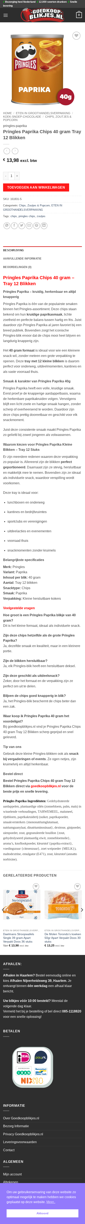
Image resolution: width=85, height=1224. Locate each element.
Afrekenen (10, 1182)
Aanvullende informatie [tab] (22, 258)
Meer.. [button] (50, 1202)
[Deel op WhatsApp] (7, 225)
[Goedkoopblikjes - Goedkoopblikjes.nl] (42, 15)
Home (7, 113)
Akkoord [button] (42, 1213)
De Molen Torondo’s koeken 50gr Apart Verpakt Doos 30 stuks (63, 938)
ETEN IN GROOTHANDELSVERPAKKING (43, 113)
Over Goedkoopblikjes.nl (21, 1118)
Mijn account (12, 1174)
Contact (8, 1150)
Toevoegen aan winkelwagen (36, 187)
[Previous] (3, 918)
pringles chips (27, 216)
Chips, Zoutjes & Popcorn (34, 205)
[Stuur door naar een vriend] (29, 225)
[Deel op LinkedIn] (44, 225)
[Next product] (7, 151)
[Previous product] (15, 151)
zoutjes (41, 216)
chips (14, 216)
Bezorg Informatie (16, 1126)
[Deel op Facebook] (14, 225)
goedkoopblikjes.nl (46, 786)
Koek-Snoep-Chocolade (22, 116)
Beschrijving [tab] (13, 250)
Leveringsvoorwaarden (20, 1142)
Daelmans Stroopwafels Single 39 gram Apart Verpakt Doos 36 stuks (18, 938)
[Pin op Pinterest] (36, 225)
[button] (5, 15)
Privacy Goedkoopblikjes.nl (23, 1134)
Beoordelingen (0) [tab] (17, 267)
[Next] (81, 918)
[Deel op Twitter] (21, 225)
